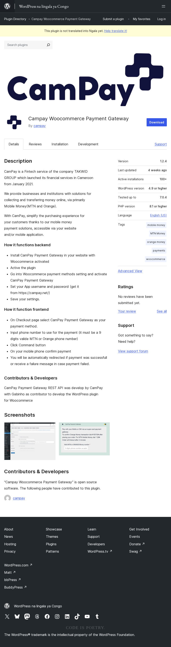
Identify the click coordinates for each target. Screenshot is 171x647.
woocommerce (155, 259)
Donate (137, 544)
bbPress (12, 580)
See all (162, 311)
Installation (60, 144)
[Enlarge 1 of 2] (50, 428)
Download (156, 122)
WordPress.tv (100, 551)
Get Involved (139, 529)
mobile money (156, 225)
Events (134, 536)
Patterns (52, 551)
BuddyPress (15, 587)
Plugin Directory (15, 19)
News (8, 536)
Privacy (10, 551)
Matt (10, 572)
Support (161, 144)
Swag (135, 551)
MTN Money (157, 233)
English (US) (158, 215)
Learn (92, 529)
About (8, 529)
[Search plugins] (48, 45)
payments (159, 250)
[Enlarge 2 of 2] (104, 428)
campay (40, 126)
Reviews (35, 144)
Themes (52, 536)
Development (88, 144)
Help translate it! (115, 31)
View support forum (133, 351)
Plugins (51, 544)
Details (14, 144)
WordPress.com (18, 565)
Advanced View (130, 271)
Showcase (54, 529)
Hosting (10, 544)
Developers (96, 544)
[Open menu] (164, 6)
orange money (156, 242)
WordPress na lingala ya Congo (38, 606)
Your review (127, 311)
